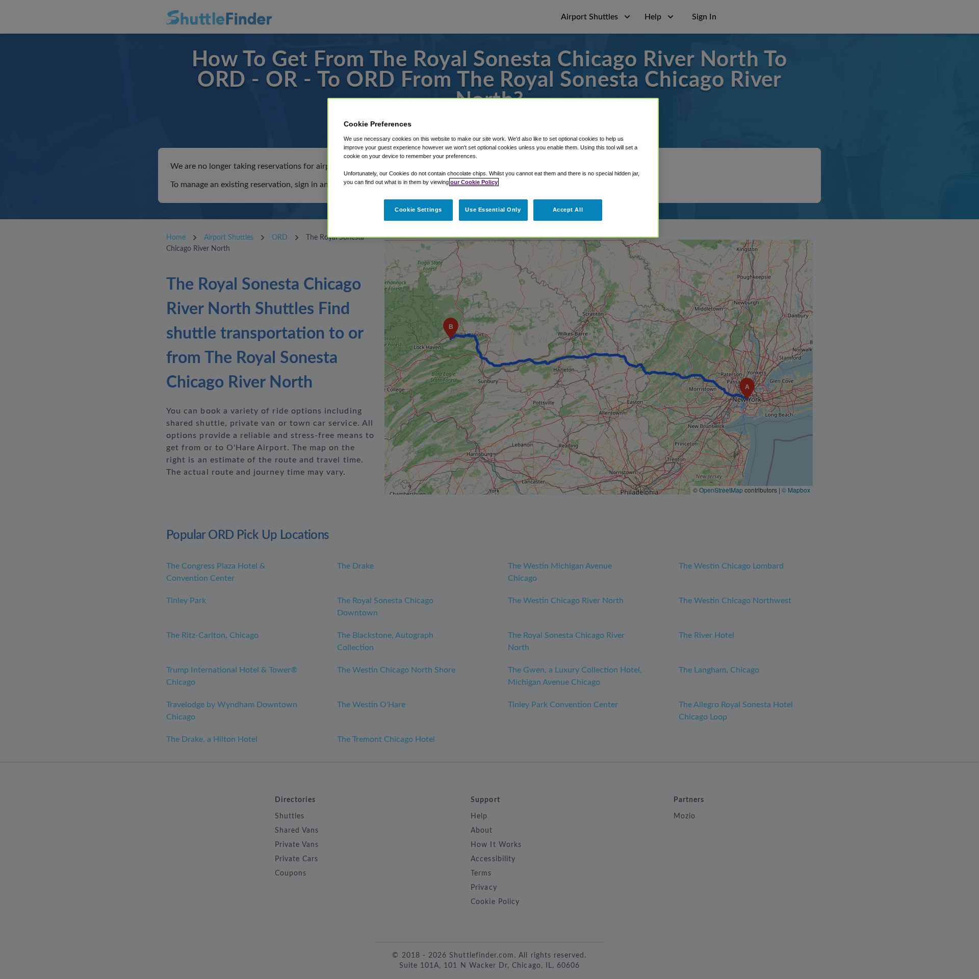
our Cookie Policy (474, 182)
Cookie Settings (418, 210)
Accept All (568, 210)
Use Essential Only (493, 210)
